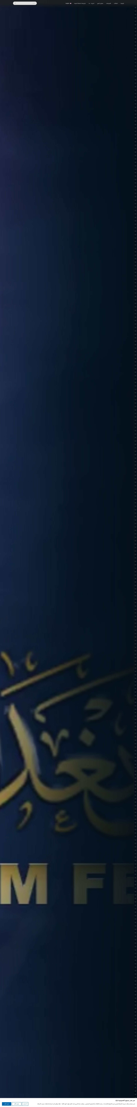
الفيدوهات (108, 3)
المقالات (116, 3)
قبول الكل (6, 1103)
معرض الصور (100, 3)
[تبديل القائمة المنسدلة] (89, 3)
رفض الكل (16, 1103)
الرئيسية (122, 3)
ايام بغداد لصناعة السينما (80, 3)
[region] (68, 1102)
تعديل (24, 1103)
